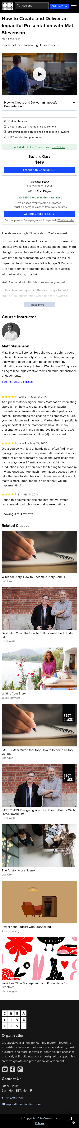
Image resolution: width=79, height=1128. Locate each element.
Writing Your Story (14, 693)
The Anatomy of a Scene (18, 870)
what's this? (58, 147)
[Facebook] (12, 1069)
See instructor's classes (17, 381)
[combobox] (32, 5)
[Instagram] (20, 1069)
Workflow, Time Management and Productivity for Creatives (34, 985)
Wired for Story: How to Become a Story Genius (33, 577)
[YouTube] (5, 1069)
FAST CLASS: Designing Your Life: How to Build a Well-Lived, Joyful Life (38, 812)
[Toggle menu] (74, 5)
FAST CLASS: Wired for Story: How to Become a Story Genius (37, 752)
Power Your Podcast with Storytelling (26, 927)
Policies (39, 1123)
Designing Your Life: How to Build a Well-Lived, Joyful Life (37, 635)
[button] (69, 1118)
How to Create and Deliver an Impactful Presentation (31, 104)
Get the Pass (59, 6)
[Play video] (39, 74)
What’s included (66, 220)
